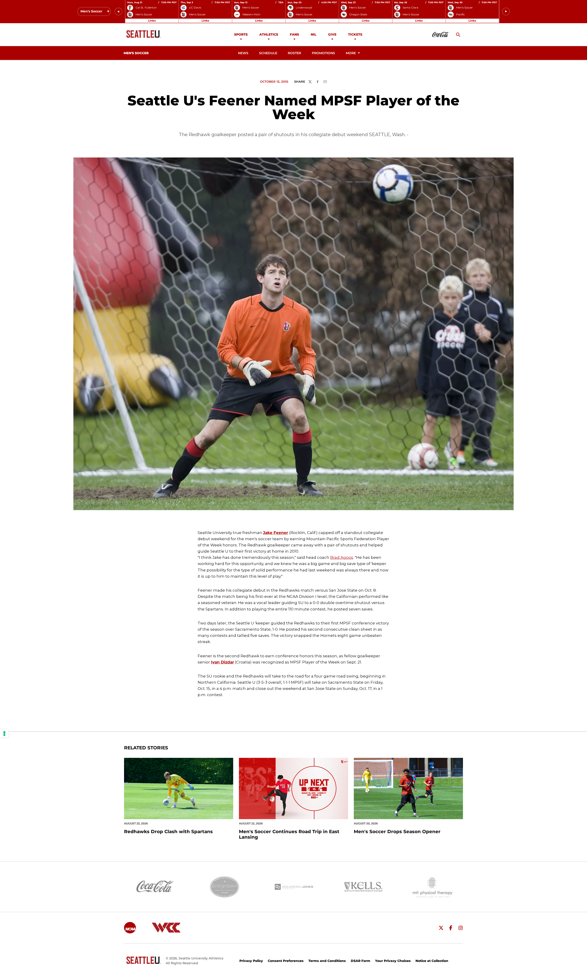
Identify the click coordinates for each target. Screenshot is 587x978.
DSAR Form (360, 961)
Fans (294, 34)
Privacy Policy (251, 961)
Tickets (355, 34)
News (243, 53)
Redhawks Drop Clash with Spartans (168, 831)
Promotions (323, 53)
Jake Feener (275, 532)
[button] (118, 11)
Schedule (268, 53)
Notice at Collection (431, 961)
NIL (313, 34)
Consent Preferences (286, 961)
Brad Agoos (341, 557)
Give (332, 34)
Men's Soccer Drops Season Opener (397, 831)
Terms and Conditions (327, 961)
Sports (241, 34)
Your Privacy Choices (393, 961)
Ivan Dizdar (222, 662)
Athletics (268, 34)
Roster (294, 53)
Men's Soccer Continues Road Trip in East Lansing (289, 834)
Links (152, 20)
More (351, 53)
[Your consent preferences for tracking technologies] (4, 733)
